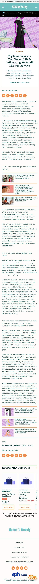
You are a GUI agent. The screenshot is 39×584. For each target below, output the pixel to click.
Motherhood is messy (10, 260)
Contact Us (19, 547)
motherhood (7, 445)
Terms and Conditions (19, 557)
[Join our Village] (32, 577)
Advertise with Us (19, 552)
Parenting (19, 51)
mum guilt (18, 445)
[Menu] (35, 7)
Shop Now (8, 507)
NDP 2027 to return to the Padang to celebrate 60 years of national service (20, 1)
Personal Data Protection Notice (19, 562)
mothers (5, 169)
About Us (19, 542)
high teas (24, 142)
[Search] (3, 7)
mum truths (27, 445)
